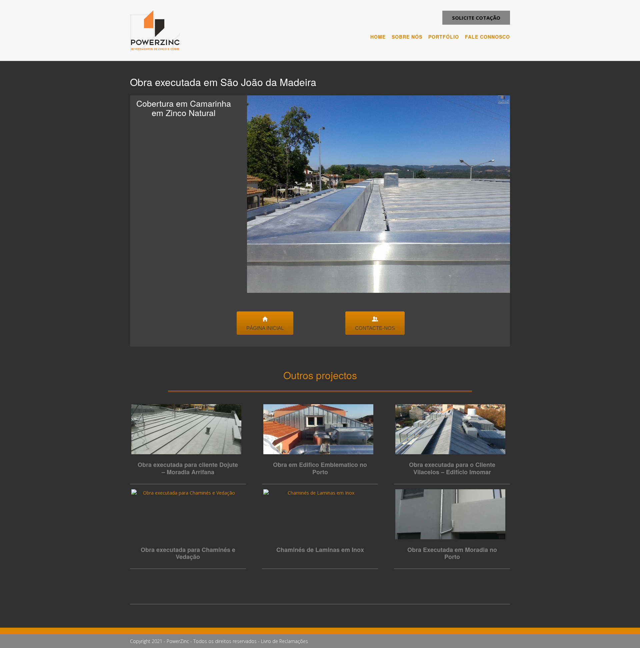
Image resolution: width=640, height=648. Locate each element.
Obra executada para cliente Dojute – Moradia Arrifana (188, 468)
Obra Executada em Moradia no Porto (452, 553)
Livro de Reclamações (284, 641)
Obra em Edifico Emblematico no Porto (320, 468)
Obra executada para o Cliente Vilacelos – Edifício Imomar (452, 468)
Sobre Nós (407, 36)
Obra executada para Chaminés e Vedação (188, 553)
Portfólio (443, 36)
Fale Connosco (487, 36)
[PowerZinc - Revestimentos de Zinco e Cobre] (155, 30)
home (378, 36)
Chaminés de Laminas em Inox (320, 549)
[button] (476, 17)
